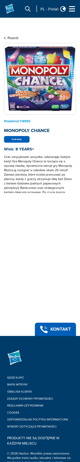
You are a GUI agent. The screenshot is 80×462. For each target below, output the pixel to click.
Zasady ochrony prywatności (30, 399)
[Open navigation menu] (72, 8)
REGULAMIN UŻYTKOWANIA (25, 405)
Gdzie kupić (15, 378)
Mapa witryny (17, 384)
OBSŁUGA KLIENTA (19, 391)
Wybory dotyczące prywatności (31, 426)
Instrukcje (17, 139)
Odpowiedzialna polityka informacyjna (37, 419)
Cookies (13, 412)
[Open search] (27, 9)
